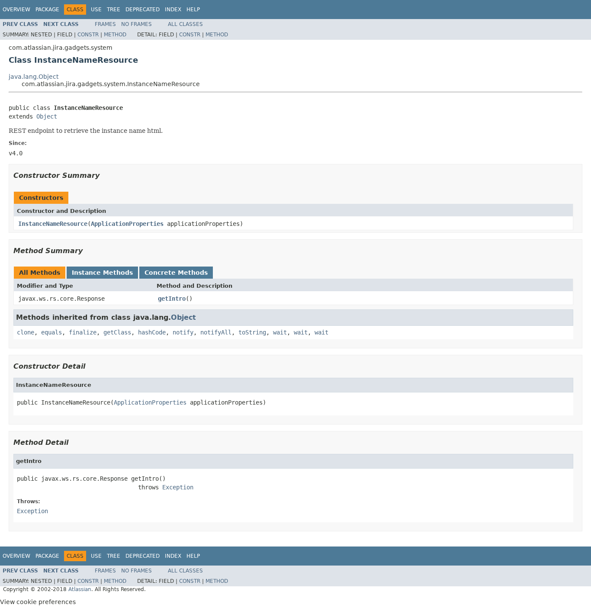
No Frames (136, 24)
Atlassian (79, 589)
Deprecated (142, 9)
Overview (16, 9)
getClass (117, 332)
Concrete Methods (176, 272)
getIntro (172, 298)
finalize (82, 332)
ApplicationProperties (127, 223)
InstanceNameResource (52, 223)
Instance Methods (102, 272)
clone (25, 332)
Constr (88, 35)
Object (46, 116)
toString (252, 332)
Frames (105, 24)
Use (96, 9)
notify (183, 332)
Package (47, 9)
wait (280, 332)
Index (173, 9)
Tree (113, 9)
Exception (177, 487)
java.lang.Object (33, 76)
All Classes (185, 24)
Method (115, 35)
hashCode (152, 332)
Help (193, 9)
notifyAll (215, 332)
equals (51, 332)
